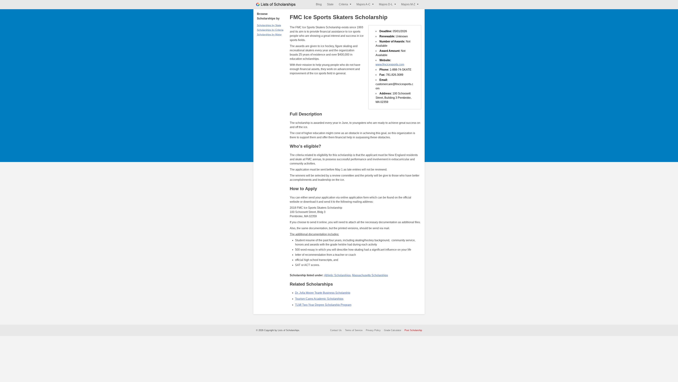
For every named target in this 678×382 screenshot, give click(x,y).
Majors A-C (363, 4)
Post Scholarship (413, 330)
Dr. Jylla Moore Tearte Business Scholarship (322, 292)
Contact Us (336, 330)
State (330, 4)
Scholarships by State (269, 25)
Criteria (343, 4)
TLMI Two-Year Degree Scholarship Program (323, 304)
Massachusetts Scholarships (370, 275)
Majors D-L (386, 4)
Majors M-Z (408, 4)
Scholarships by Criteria (270, 29)
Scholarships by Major (269, 34)
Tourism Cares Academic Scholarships (319, 298)
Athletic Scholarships (337, 275)
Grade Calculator (392, 330)
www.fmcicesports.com (390, 64)
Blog (319, 4)
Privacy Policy (373, 330)
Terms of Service (353, 330)
